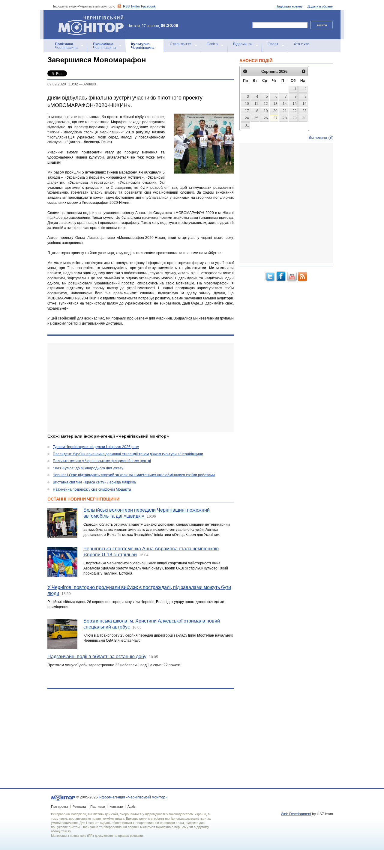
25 (256, 118)
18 (256, 111)
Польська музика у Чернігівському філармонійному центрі (102, 461)
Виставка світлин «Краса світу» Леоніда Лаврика (94, 482)
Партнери (97, 806)
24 (247, 118)
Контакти (116, 806)
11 (256, 104)
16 (304, 104)
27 (275, 118)
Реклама (79, 806)
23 (304, 111)
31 (247, 125)
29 (294, 118)
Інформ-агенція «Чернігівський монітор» (88, 17)
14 (285, 104)
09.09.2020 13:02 (62, 84)
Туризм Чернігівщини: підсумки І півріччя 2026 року (96, 447)
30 (304, 118)
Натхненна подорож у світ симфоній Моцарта (92, 489)
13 (275, 104)
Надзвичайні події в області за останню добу (96, 656)
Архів (132, 806)
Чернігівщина (66, 46)
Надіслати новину (289, 6)
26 (266, 118)
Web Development (296, 814)
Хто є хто (301, 44)
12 (266, 104)
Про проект (59, 806)
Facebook (148, 6)
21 (285, 111)
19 (266, 111)
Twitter (135, 6)
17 (247, 111)
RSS (126, 6)
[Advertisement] (140, 387)
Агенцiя (89, 84)
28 (285, 118)
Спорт (273, 44)
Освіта (212, 44)
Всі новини (318, 137)
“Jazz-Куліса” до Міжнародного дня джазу (88, 468)
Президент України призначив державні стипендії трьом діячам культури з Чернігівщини (128, 454)
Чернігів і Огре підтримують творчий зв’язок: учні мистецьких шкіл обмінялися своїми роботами (134, 475)
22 (294, 111)
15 (294, 104)
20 (275, 111)
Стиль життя (180, 44)
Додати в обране (320, 6)
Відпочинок (242, 44)
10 (247, 104)
